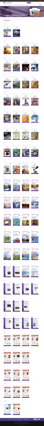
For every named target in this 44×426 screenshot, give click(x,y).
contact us (19, 419)
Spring (5, 24)
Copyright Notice (20, 422)
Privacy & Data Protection (26, 422)
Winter (32, 59)
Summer (14, 24)
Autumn (23, 59)
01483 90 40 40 (26, 419)
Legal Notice (16, 422)
